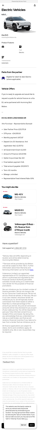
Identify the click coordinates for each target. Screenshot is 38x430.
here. (32, 270)
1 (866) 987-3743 (20, 248)
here (26, 419)
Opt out (23, 425)
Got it (32, 425)
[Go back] (3, 5)
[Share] (34, 5)
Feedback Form (9, 362)
